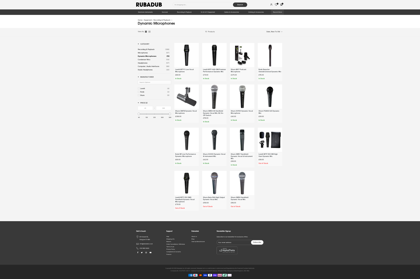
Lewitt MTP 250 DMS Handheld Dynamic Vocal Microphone (185, 199)
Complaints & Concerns (173, 251)
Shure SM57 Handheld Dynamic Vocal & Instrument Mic (242, 156)
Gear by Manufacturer (198, 241)
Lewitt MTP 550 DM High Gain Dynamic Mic (268, 155)
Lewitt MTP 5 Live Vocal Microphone (184, 70)
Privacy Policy (170, 249)
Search (240, 5)
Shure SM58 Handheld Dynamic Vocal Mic (239, 198)
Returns (168, 241)
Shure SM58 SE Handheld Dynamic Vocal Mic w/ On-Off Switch (213, 113)
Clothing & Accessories (256, 12)
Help (167, 236)
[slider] (139, 114)
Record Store (277, 12)
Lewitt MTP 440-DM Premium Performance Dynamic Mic (214, 70)
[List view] (149, 31)
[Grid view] (146, 31)
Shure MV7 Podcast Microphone (238, 70)
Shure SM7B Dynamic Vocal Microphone (186, 112)
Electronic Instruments (145, 12)
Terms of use (170, 246)
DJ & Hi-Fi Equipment (208, 12)
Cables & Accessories (231, 12)
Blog (193, 239)
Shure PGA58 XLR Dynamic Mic (269, 112)
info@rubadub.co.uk (146, 244)
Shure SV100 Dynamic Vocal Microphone (242, 112)
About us (194, 236)
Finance (168, 254)
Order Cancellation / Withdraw (175, 244)
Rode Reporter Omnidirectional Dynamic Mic (270, 70)
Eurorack (165, 12)
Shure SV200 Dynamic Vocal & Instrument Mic (214, 155)
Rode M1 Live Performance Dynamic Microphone (185, 155)
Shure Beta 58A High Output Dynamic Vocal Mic (214, 198)
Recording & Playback (184, 12)
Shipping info (170, 239)
